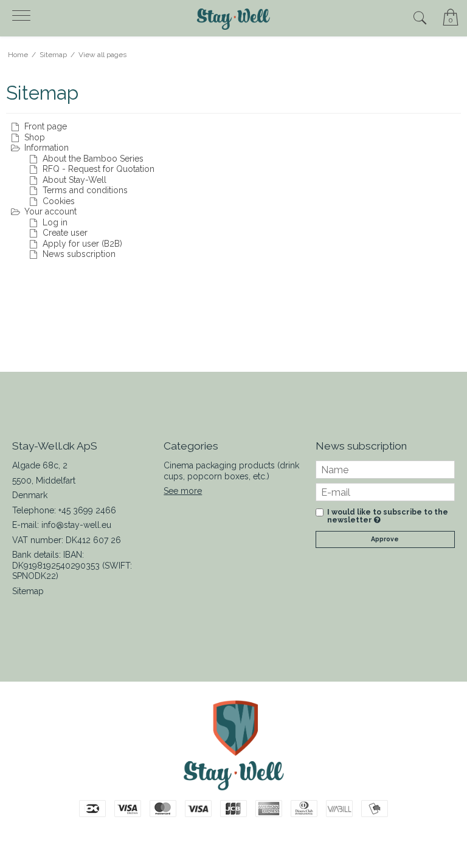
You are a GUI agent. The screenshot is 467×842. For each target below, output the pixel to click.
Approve (385, 539)
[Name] (385, 469)
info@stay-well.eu (76, 525)
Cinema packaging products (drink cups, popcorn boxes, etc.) (231, 470)
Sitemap (28, 591)
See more (183, 491)
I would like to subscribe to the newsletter (387, 516)
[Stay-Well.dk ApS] (233, 19)
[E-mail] (385, 491)
